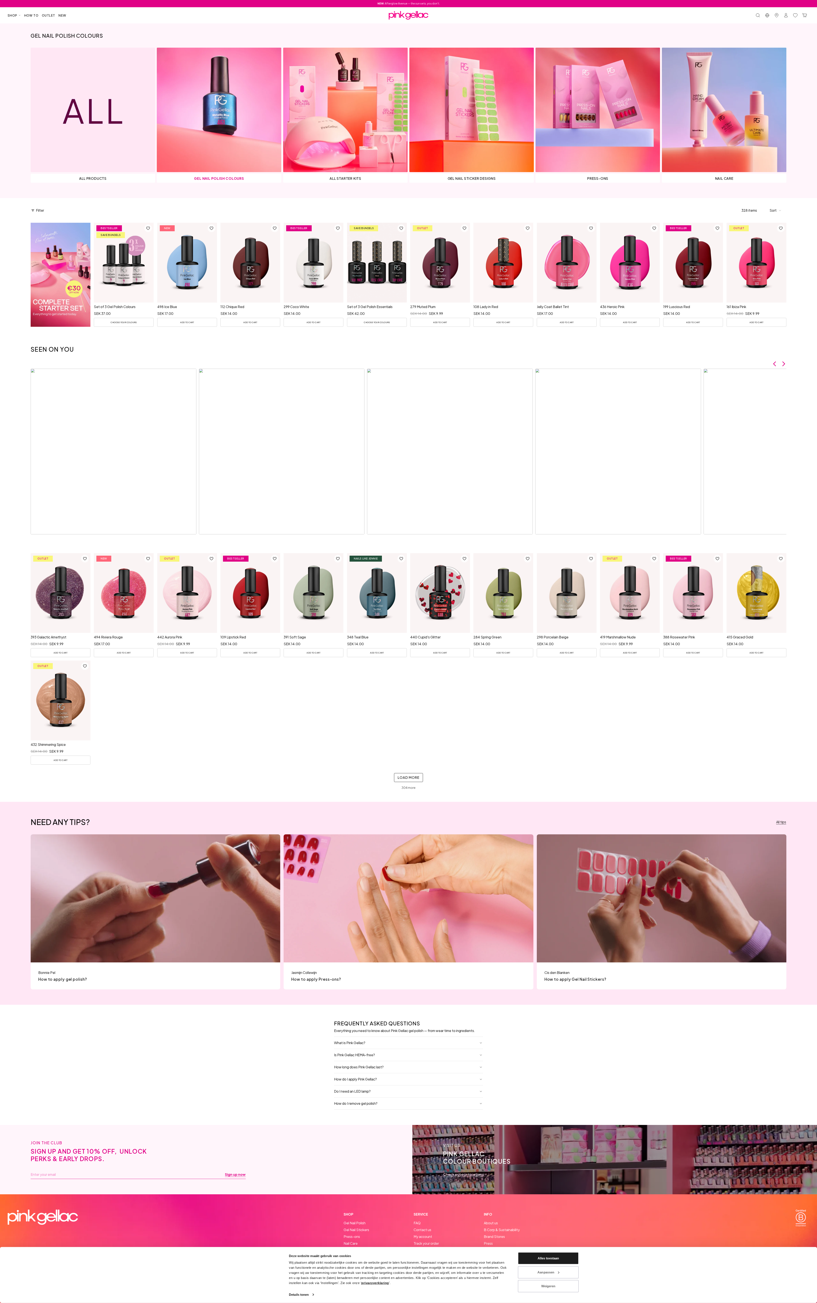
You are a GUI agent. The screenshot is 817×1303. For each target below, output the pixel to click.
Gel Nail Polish (355, 1223)
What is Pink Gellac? (349, 1042)
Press (488, 1243)
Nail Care (351, 1243)
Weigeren (548, 1286)
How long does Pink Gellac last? (359, 1067)
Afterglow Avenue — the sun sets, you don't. (408, 3)
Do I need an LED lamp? (352, 1091)
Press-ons (352, 1236)
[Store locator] (776, 15)
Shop (12, 15)
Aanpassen (545, 1272)
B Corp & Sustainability (502, 1229)
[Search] (758, 15)
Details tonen (299, 1294)
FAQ (417, 1223)
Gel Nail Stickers (356, 1229)
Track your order (426, 1243)
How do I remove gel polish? (355, 1103)
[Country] (767, 15)
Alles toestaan (548, 1258)
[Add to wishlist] (148, 228)
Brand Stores (494, 1236)
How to (31, 15)
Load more (408, 777)
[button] (775, 210)
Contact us (422, 1229)
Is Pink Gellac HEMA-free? (354, 1055)
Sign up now (235, 1174)
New (62, 15)
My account (423, 1236)
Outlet (48, 15)
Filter (40, 210)
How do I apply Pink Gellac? (355, 1079)
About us (491, 1223)
